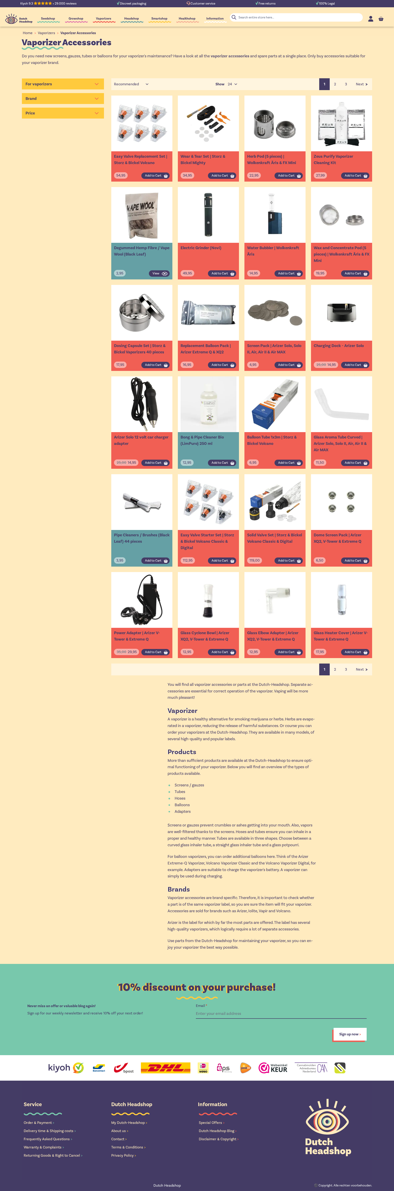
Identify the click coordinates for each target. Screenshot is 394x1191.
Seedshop (48, 18)
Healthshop (187, 18)
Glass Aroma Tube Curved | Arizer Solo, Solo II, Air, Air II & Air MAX (340, 443)
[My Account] (370, 19)
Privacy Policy (123, 1155)
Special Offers (212, 1122)
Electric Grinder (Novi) (201, 247)
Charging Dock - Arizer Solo (339, 345)
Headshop (131, 18)
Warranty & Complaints (44, 1147)
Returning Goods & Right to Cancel (53, 1155)
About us (119, 1131)
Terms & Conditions (128, 1147)
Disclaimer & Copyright (219, 1139)
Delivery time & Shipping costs (50, 1131)
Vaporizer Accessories (78, 33)
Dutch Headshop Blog (218, 1131)
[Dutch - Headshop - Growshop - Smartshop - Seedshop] (18, 19)
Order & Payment (39, 1122)
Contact (119, 1139)
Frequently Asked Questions (48, 1139)
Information (215, 18)
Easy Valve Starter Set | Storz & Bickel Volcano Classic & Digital (207, 541)
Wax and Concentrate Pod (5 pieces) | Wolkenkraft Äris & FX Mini (341, 254)
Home (28, 33)
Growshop (76, 18)
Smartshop (159, 18)
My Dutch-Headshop (129, 1122)
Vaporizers (103, 18)
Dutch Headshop (167, 1185)
